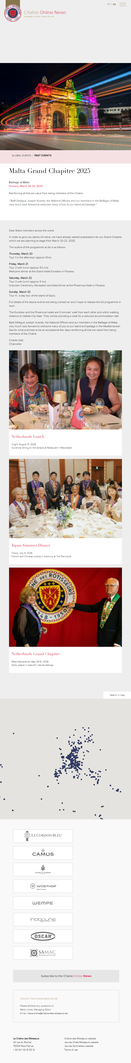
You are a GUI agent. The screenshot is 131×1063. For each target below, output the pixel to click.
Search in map (117, 695)
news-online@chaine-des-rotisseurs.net (47, 1013)
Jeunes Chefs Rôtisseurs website (81, 1042)
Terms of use (71, 1049)
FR (108, 4)
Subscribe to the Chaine (66, 976)
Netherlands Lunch (28, 437)
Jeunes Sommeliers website (78, 1046)
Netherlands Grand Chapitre (36, 654)
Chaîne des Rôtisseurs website (80, 1038)
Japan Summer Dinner (31, 546)
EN (114, 4)
